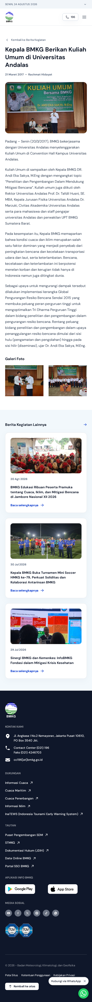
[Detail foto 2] (68, 380)
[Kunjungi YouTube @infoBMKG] (8, 913)
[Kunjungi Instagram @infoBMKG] (36, 913)
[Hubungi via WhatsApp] (83, 993)
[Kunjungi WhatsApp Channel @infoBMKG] (55, 913)
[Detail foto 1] (24, 380)
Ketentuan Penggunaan (35, 975)
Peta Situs (11, 975)
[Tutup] (85, 981)
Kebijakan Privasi (64, 975)
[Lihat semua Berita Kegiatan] (84, 424)
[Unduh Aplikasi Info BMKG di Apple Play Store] (67, 889)
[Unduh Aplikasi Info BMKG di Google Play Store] (24, 889)
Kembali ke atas (24, 986)
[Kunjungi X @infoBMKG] (27, 913)
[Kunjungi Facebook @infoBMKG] (18, 913)
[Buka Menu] (84, 17)
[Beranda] (9, 17)
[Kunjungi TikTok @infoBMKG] (46, 913)
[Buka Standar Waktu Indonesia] (85, 4)
